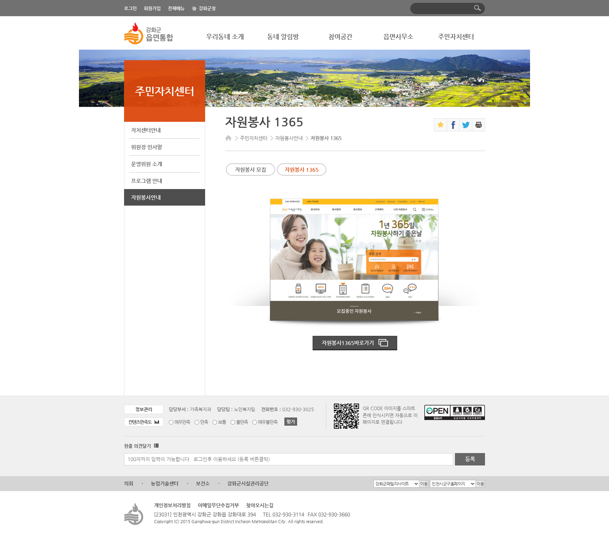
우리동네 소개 (225, 36)
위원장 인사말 (146, 147)
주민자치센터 (456, 36)
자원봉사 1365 (302, 170)
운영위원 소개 (146, 164)
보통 (222, 422)
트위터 (466, 125)
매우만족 (182, 422)
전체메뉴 (176, 8)
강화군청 (207, 8)
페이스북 (453, 125)
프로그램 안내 (146, 181)
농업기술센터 (164, 483)
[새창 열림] (155, 446)
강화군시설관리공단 (248, 483)
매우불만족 (267, 422)
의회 (128, 483)
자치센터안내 (146, 130)
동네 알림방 (283, 36)
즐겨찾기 (440, 125)
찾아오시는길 (259, 505)
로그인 (130, 8)
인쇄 (478, 125)
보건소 (203, 483)
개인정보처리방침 (172, 505)
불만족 (242, 422)
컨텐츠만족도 (140, 422)
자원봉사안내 (146, 197)
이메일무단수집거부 (218, 505)
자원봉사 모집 (250, 170)
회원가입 (152, 8)
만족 (204, 422)
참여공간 (340, 36)
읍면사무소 (398, 36)
